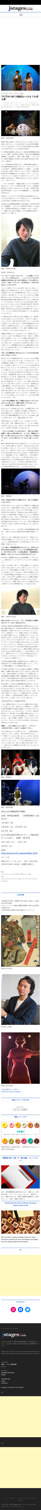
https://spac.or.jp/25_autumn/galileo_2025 (19, 853)
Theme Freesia (32, 1504)
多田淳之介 (28, 105)
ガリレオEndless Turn (31, 103)
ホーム (3, 1366)
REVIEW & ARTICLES (7, 1372)
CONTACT (4, 1383)
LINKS (3, 1381)
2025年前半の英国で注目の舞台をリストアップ (18, 910)
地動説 (23, 105)
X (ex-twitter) (19, 1387)
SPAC (11, 103)
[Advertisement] (20, 38)
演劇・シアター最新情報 (9, 1364)
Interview (4, 93)
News (21, 93)
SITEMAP (20, 1500)
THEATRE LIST (5, 1379)
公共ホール (17, 105)
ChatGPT (7, 103)
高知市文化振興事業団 (23, 107)
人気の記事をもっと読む (9, 1089)
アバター (15, 103)
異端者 (33, 105)
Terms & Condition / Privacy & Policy (27, 1498)
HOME (3, 1375)
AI (3, 103)
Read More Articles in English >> (12, 1092)
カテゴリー (20, 1107)
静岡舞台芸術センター (10, 107)
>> (19, 1089)
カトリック (22, 103)
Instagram (4, 1387)
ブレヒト (11, 105)
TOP (5, 1498)
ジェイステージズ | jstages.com (10, 1504)
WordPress (4, 1506)
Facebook (11, 1387)
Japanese (16, 93)
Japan (10, 93)
